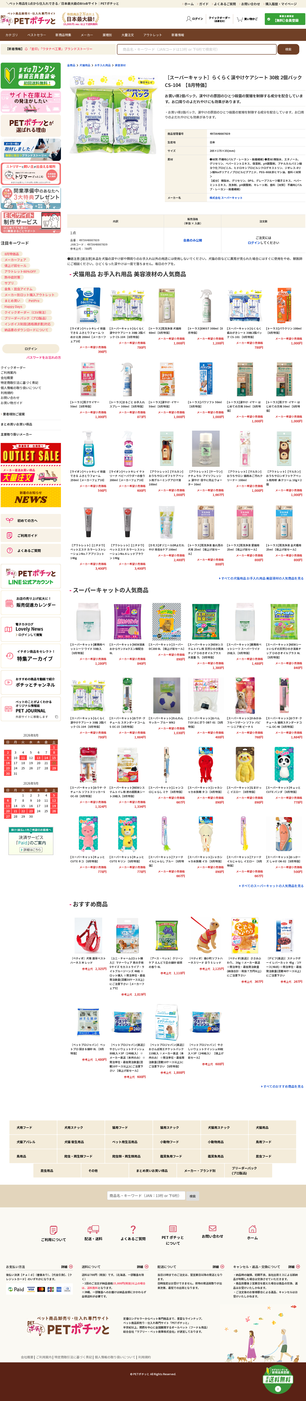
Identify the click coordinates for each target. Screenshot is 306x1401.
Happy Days (13, 306)
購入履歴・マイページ (281, 4)
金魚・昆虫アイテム (18, 289)
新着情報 (178, 35)
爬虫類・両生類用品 (126, 1156)
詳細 (64, 1266)
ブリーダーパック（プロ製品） (26, 318)
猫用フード (120, 1127)
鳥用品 (21, 1156)
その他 (93, 1170)
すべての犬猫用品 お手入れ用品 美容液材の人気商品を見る (262, 578)
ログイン (254, 242)
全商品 (71, 65)
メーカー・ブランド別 (199, 1170)
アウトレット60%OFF (20, 271)
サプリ (9, 283)
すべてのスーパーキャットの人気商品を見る (272, 885)
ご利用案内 (44, 1357)
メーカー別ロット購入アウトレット (29, 294)
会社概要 (27, 1357)
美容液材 (120, 65)
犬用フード (24, 1127)
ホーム (189, 4)
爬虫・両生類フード (78, 1156)
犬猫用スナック (219, 1127)
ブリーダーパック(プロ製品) (244, 1170)
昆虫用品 (47, 1170)
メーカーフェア (15, 259)
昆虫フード (264, 1156)
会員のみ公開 (192, 240)
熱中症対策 (12, 277)
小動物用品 (216, 1142)
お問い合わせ (250, 4)
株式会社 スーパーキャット (226, 197)
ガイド (203, 4)
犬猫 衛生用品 (74, 1142)
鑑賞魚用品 (216, 1156)
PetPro (34, 300)
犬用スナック (73, 1127)
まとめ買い (12, 300)
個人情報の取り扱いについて (115, 1357)
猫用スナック (169, 1127)
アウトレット (152, 35)
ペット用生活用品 (124, 1142)
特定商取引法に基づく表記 (73, 1357)
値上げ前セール (15, 265)
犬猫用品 (85, 65)
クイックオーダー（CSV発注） (26, 312)
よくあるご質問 (224, 4)
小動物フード (169, 1142)
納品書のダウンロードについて (26, 330)
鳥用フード (264, 1142)
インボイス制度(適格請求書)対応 (27, 324)
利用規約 (144, 1357)
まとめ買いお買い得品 (16, 424)
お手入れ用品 (103, 65)
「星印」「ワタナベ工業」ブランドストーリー (60, 48)
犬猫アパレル (26, 1142)
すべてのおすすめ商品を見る (283, 1086)
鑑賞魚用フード (171, 1156)
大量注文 (127, 35)
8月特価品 (11, 254)
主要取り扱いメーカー (16, 434)
